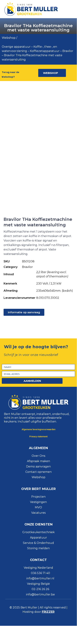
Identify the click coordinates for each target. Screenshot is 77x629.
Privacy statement (38, 436)
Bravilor (67, 51)
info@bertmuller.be (40, 594)
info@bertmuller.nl (40, 578)
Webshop (9, 37)
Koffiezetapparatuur (44, 51)
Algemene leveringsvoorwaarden (38, 429)
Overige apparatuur (16, 46)
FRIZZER (48, 611)
